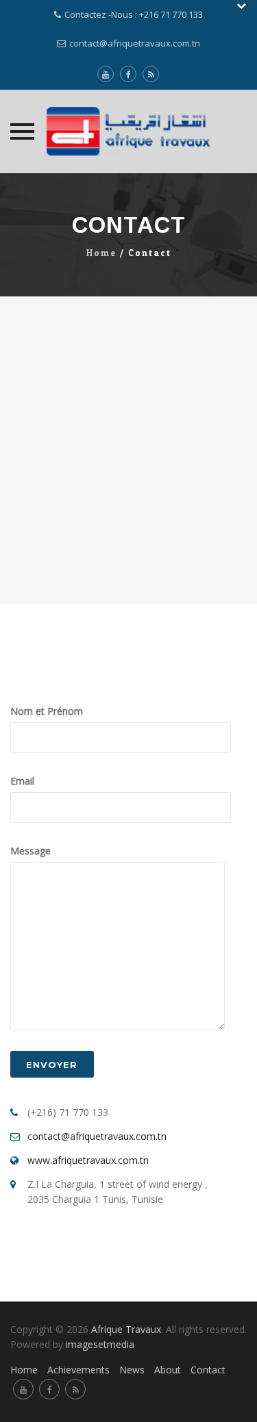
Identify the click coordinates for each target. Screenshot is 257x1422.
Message (30, 850)
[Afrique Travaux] (129, 131)
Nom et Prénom (46, 711)
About (167, 1369)
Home (101, 253)
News (132, 1369)
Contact (208, 1369)
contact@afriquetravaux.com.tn (134, 43)
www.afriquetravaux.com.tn (88, 1160)
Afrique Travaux (126, 1329)
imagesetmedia (101, 1344)
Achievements (78, 1369)
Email (22, 780)
